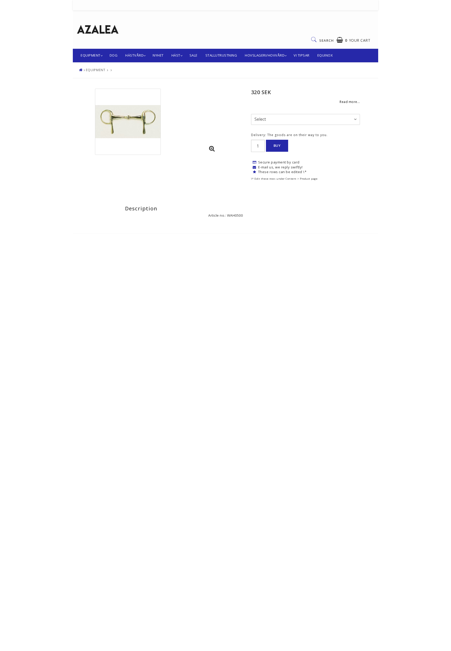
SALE (193, 55)
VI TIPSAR (302, 55)
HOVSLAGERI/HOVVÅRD (264, 55)
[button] (353, 40)
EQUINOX (325, 55)
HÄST (175, 55)
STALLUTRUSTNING (221, 55)
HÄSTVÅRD (134, 55)
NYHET (158, 55)
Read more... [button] (350, 102)
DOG (114, 55)
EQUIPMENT (90, 55)
